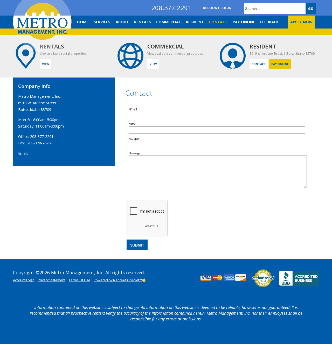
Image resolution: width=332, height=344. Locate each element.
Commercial (168, 21)
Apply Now (301, 21)
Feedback (269, 21)
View (45, 64)
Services (102, 21)
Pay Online (244, 21)
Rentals (142, 21)
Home (82, 21)
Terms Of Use (79, 280)
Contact (218, 21)
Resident (195, 21)
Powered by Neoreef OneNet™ (118, 280)
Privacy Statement (51, 280)
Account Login (217, 7)
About (122, 21)
